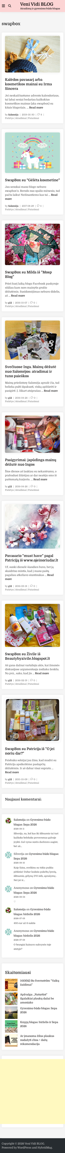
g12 (10, 302)
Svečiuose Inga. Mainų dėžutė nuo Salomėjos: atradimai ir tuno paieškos (30, 371)
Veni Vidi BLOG (36, 4)
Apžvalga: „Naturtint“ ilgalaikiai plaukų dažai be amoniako (37, 998)
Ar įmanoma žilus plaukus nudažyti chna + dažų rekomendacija (37, 1040)
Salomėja (13, 114)
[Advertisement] (32, 1091)
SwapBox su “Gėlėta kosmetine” (32, 180)
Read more (36, 107)
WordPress (24, 1147)
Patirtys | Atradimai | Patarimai (22, 118)
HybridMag (45, 1147)
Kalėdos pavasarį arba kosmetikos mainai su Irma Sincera (28, 84)
